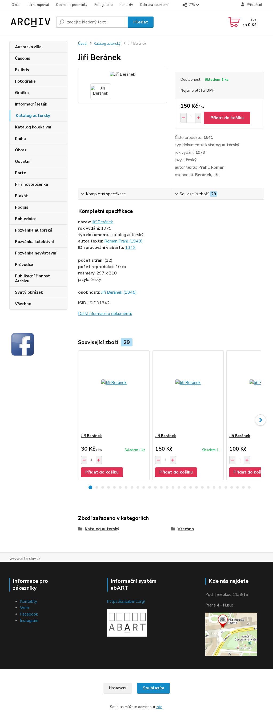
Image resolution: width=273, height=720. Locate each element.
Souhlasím (153, 688)
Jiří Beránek (102, 222)
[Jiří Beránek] (114, 392)
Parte (20, 173)
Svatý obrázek (29, 292)
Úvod (82, 43)
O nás (16, 4)
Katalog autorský (33, 115)
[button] (90, 487)
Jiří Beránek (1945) (119, 292)
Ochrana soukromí (154, 4)
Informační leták (31, 104)
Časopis (22, 58)
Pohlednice (26, 218)
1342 (130, 247)
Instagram (29, 620)
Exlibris (22, 69)
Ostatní (22, 161)
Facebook (29, 614)
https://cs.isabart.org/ (126, 601)
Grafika (22, 92)
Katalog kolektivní (33, 127)
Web (24, 607)
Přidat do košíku (227, 118)
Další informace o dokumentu (105, 314)
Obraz (21, 150)
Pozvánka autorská (33, 230)
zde (159, 706)
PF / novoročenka (31, 184)
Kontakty (126, 4)
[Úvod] (30, 22)
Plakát (21, 196)
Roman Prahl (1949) (123, 241)
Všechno (23, 303)
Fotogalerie (103, 4)
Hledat (140, 22)
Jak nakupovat (38, 4)
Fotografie (25, 81)
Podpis (21, 207)
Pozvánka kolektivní (34, 241)
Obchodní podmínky (71, 4)
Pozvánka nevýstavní (35, 253)
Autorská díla (28, 47)
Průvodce (24, 264)
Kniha (20, 138)
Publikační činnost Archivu (32, 278)
